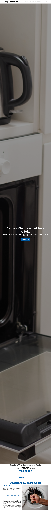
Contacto (45, 1)
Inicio (21, 1)
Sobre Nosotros (26, 1)
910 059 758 (25, 471)
